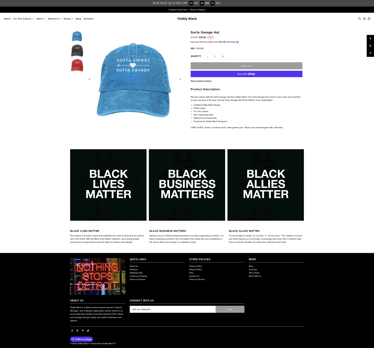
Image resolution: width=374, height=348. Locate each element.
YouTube (253, 269)
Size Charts (254, 273)
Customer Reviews (138, 276)
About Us (134, 266)
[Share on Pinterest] (370, 53)
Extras (67, 19)
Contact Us (194, 276)
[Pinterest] (83, 331)
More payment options (201, 81)
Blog (251, 266)
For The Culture (22, 19)
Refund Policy (195, 269)
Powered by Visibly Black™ (103, 343)
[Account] (364, 18)
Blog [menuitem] (78, 19)
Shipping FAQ (136, 273)
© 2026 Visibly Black (79, 343)
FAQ (191, 273)
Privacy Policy (195, 266)
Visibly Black (187, 18)
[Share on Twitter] (370, 46)
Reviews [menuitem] (88, 19)
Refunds (133, 269)
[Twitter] (77, 331)
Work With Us (255, 276)
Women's (53, 19)
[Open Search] (359, 18)
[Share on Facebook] (370, 38)
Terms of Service (137, 279)
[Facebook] (72, 331)
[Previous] (89, 79)
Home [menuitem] (7, 19)
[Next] (180, 79)
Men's (40, 19)
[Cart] (369, 18)
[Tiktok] (88, 331)
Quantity (196, 56)
